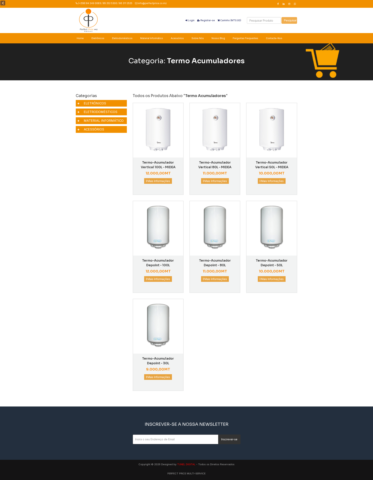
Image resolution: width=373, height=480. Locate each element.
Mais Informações (158, 181)
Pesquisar (290, 20)
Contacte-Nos (274, 38)
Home (80, 38)
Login (190, 20)
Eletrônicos (98, 38)
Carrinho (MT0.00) (230, 20)
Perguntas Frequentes (245, 38)
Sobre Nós (198, 38)
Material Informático (151, 38)
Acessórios (177, 38)
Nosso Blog (218, 38)
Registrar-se (207, 20)
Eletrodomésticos (122, 38)
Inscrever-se (229, 439)
